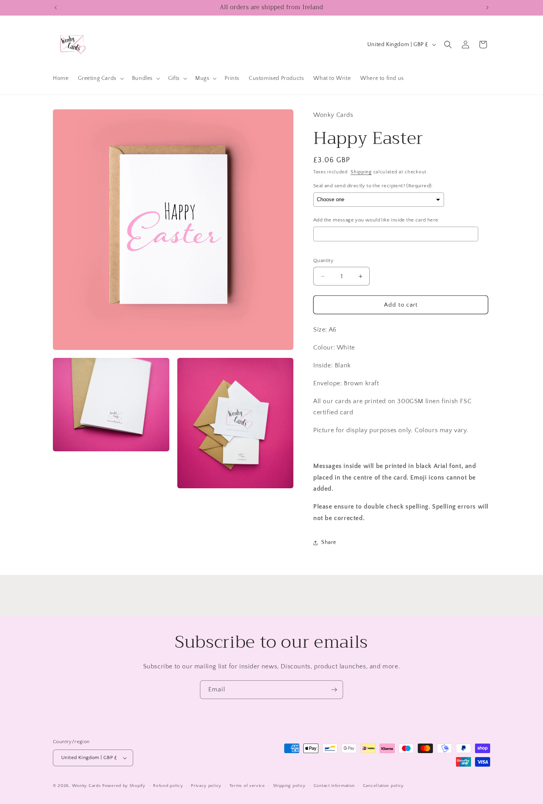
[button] (100, 78)
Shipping (361, 172)
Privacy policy (206, 785)
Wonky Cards (86, 785)
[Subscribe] (334, 689)
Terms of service (247, 785)
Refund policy (168, 785)
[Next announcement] (487, 7)
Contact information (334, 785)
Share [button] (328, 542)
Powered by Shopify (123, 785)
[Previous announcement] (55, 7)
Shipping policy (289, 785)
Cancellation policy (383, 785)
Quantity (323, 260)
